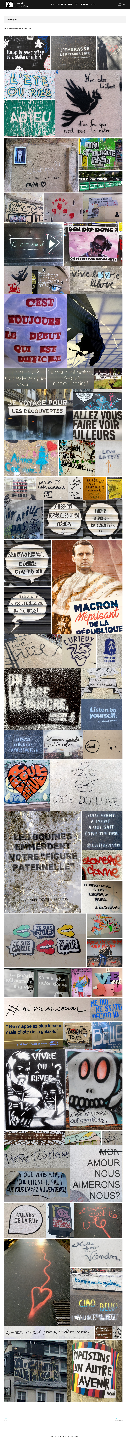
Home (52, 4)
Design (70, 4)
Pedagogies (84, 4)
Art (76, 4)
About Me (93, 4)
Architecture (61, 4)
